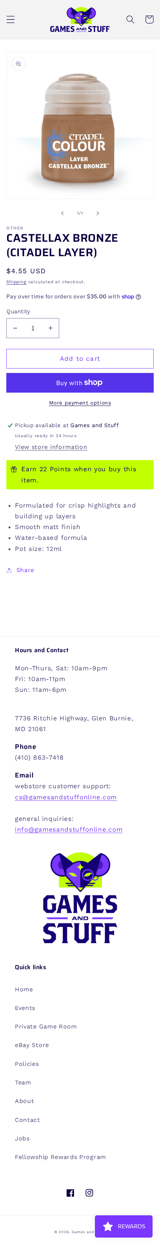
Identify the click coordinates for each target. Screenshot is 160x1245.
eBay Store (32, 1044)
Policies (27, 1063)
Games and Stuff (89, 1232)
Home (24, 989)
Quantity (18, 311)
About (24, 1100)
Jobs (22, 1138)
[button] (10, 19)
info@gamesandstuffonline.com (68, 829)
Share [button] (25, 570)
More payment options (80, 403)
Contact (27, 1119)
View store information (51, 446)
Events (25, 1007)
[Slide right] (97, 213)
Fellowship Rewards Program (60, 1156)
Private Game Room (46, 1026)
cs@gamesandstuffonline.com (66, 797)
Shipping (16, 281)
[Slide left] (62, 213)
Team (23, 1082)
